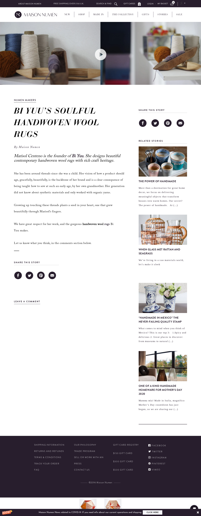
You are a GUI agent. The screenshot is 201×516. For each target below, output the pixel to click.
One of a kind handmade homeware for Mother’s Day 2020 (160, 390)
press (78, 463)
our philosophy (85, 445)
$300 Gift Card (123, 461)
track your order (46, 463)
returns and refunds (49, 451)
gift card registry (126, 445)
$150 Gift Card (123, 453)
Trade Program (84, 451)
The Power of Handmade (157, 181)
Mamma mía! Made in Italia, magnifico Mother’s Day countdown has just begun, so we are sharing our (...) (162, 405)
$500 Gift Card (123, 469)
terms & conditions (47, 457)
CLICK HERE (153, 512)
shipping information (49, 445)
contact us (82, 469)
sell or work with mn (89, 457)
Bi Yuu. (78, 156)
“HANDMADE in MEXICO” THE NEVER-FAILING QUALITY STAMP (160, 320)
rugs (107, 224)
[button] (100, 512)
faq (37, 469)
